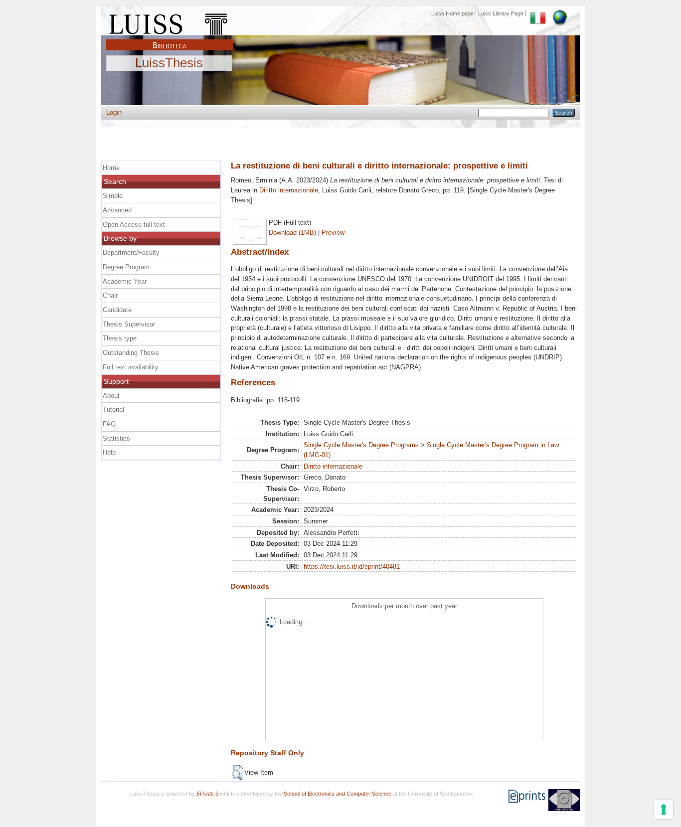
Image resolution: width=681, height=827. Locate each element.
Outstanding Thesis (131, 352)
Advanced (117, 210)
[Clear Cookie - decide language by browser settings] (560, 13)
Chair (110, 295)
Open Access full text (134, 224)
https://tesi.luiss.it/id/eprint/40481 (352, 566)
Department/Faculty (131, 252)
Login (114, 112)
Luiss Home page (452, 13)
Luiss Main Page (169, 21)
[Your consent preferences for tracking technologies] (663, 809)
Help (109, 452)
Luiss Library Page (500, 13)
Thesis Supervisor (129, 324)
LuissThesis (169, 63)
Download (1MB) (292, 232)
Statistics (116, 438)
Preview (333, 232)
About (111, 395)
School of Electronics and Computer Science (337, 794)
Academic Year (125, 281)
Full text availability (131, 367)
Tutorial (113, 409)
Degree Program (126, 267)
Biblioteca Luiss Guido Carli (169, 39)
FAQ (109, 424)
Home (111, 167)
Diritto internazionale (288, 190)
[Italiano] (538, 13)
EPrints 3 (207, 794)
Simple (113, 195)
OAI (564, 800)
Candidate (117, 310)
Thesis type (120, 338)
